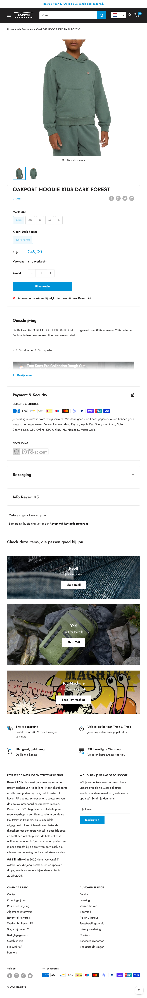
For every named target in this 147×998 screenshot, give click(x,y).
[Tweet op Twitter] (124, 198)
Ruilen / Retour (89, 918)
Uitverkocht (42, 286)
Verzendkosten (88, 906)
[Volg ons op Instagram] (16, 975)
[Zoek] (101, 15)
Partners (12, 952)
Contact (11, 894)
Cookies (84, 935)
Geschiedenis (15, 941)
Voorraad (85, 912)
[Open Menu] (9, 15)
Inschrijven (92, 820)
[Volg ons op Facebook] (9, 975)
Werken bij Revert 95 (20, 923)
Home (10, 29)
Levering (85, 900)
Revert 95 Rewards (18, 918)
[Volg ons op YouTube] (30, 975)
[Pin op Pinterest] (118, 198)
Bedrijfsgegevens (17, 935)
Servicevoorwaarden (92, 941)
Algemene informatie (19, 912)
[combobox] (68, 15)
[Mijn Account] (129, 15)
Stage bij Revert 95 (18, 929)
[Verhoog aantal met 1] (50, 273)
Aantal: (17, 273)
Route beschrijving (18, 906)
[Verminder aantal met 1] (31, 273)
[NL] (118, 15)
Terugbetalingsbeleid (92, 923)
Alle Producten (25, 29)
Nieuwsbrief (14, 947)
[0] (137, 15)
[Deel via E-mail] (131, 198)
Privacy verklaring (90, 929)
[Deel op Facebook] (111, 198)
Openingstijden (16, 900)
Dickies (17, 198)
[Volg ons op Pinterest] (23, 975)
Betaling (84, 894)
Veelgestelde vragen (92, 947)
